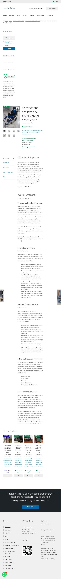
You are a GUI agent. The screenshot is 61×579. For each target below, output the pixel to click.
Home (5, 15)
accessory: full (26, 130)
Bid (29, 148)
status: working (35, 132)
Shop (18, 15)
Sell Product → (30, 506)
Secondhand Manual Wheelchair (32, 21)
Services (25, 15)
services (11, 95)
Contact (32, 15)
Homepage (8, 527)
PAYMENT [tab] (6, 163)
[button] (17, 108)
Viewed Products (9, 548)
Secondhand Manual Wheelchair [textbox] (9, 62)
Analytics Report (10, 568)
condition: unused (7, 460)
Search (9, 48)
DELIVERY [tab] (6, 167)
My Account (50, 15)
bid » (8, 475)
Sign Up (5, 1)
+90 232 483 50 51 (51, 550)
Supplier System (9, 562)
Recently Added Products (12, 545)
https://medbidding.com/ (48, 558)
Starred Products (10, 542)
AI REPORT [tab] (6, 158)
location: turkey (26, 132)
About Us (11, 15)
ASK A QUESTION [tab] (8, 172)
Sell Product (40, 15)
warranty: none (26, 135)
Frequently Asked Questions (35, 8)
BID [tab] (4, 177)
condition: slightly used (36, 130)
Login (9, 1)
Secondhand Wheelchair (18, 21)
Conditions (8, 533)
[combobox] (9, 62)
